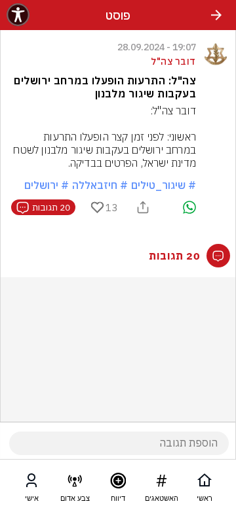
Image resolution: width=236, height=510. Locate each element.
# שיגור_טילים (163, 185)
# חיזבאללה (100, 185)
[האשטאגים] (161, 483)
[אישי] (31, 483)
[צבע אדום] (74, 483)
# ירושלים (46, 185)
